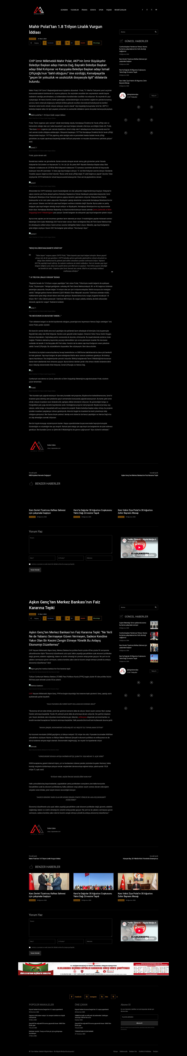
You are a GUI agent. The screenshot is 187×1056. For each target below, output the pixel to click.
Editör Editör (51, 445)
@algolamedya (132, 94)
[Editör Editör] (37, 447)
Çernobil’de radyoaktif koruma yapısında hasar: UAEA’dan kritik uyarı (47, 1024)
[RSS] (102, 997)
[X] (151, 10)
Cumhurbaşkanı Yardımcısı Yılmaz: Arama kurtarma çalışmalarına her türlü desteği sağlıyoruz (133, 49)
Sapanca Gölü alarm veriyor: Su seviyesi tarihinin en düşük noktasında (47, 1016)
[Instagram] (147, 10)
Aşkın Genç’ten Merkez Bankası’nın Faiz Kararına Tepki (139, 475)
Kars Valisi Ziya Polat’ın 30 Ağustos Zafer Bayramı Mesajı (135, 512)
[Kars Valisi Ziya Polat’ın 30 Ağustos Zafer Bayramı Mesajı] (154, 83)
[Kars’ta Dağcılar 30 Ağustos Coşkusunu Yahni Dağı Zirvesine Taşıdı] (154, 72)
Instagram (93, 997)
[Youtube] (156, 10)
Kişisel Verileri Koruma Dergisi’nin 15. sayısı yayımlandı (46, 1009)
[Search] (155, 32)
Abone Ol (139, 1023)
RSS (106, 997)
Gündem (32, 39)
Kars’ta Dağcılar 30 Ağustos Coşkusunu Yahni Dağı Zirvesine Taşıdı (132, 71)
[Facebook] (142, 10)
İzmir (39, 129)
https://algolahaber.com (53, 448)
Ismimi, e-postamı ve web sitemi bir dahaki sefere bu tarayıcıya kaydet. (53, 564)
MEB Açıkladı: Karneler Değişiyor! (40, 475)
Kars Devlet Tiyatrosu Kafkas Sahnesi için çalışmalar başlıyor (47, 512)
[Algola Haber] (41, 10)
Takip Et (153, 96)
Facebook (78, 997)
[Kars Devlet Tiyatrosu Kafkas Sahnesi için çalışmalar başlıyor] (154, 61)
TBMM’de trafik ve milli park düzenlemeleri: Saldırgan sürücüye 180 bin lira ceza (91, 1016)
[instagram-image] (125, 107)
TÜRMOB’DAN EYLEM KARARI (84, 1031)
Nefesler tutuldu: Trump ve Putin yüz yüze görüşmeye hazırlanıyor (45, 1032)
